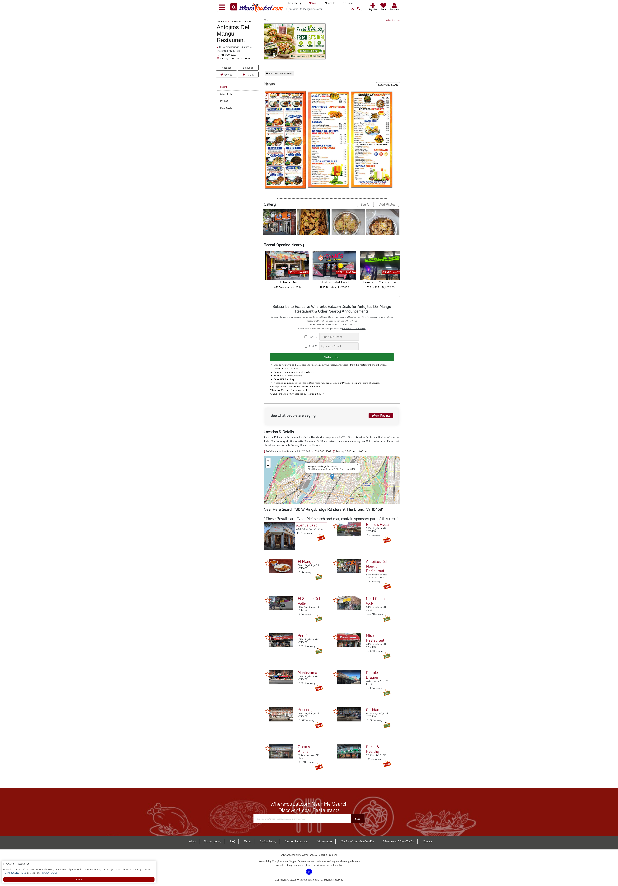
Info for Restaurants (296, 837)
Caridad (372, 705)
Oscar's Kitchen (304, 744)
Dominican (237, 21)
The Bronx (223, 21)
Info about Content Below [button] (280, 73)
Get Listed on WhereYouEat (357, 837)
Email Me (313, 341)
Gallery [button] (226, 93)
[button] (233, 6)
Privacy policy (212, 837)
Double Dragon (372, 670)
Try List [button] (249, 74)
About (192, 837)
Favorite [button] (227, 74)
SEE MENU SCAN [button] (388, 84)
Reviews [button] (226, 107)
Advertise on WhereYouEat (398, 837)
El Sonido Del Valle (309, 596)
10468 (248, 21)
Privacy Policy (349, 378)
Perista (303, 631)
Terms (247, 837)
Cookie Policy (268, 837)
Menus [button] (225, 100)
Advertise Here (393, 20)
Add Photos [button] (387, 200)
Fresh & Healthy (372, 744)
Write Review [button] (381, 411)
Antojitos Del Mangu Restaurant (376, 561)
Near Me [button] (330, 3)
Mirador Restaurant (375, 633)
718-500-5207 (228, 54)
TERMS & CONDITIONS (15, 872)
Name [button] (312, 3)
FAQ (232, 837)
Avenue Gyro (306, 520)
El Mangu (306, 556)
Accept (78, 879)
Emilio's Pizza (377, 519)
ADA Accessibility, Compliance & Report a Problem (309, 850)
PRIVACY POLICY (48, 872)
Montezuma (307, 668)
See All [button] (365, 200)
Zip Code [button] (348, 3)
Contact (427, 837)
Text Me (313, 332)
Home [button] (224, 87)
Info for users (324, 837)
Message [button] (226, 67)
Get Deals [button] (248, 67)
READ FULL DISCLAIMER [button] (353, 324)
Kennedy (305, 705)
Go (357, 814)
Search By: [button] (294, 3)
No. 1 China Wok (375, 596)
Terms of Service (370, 378)
